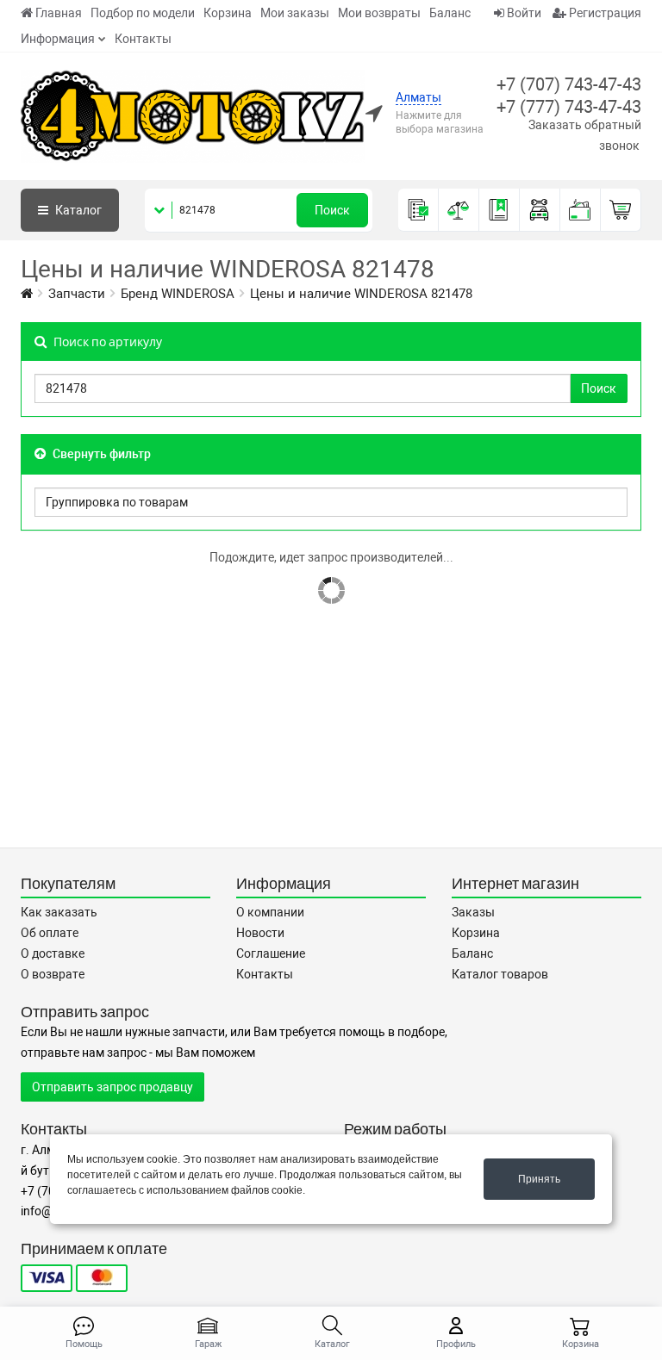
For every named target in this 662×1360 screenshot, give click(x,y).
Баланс (450, 13)
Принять (539, 1179)
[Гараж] (540, 210)
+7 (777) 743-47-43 (568, 106)
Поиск (332, 210)
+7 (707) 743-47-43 (568, 84)
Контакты (143, 39)
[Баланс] (580, 210)
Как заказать (59, 912)
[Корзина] (621, 210)
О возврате (52, 974)
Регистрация (603, 13)
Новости (260, 933)
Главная (58, 13)
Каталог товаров (500, 974)
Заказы (473, 912)
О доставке (52, 953)
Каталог (77, 210)
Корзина (227, 13)
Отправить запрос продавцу (112, 1087)
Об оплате (49, 933)
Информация (58, 39)
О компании (270, 912)
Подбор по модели (143, 13)
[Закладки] (499, 210)
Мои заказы (294, 13)
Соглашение (270, 953)
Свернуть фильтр (100, 454)
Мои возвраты (379, 13)
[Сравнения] (459, 210)
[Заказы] (418, 210)
